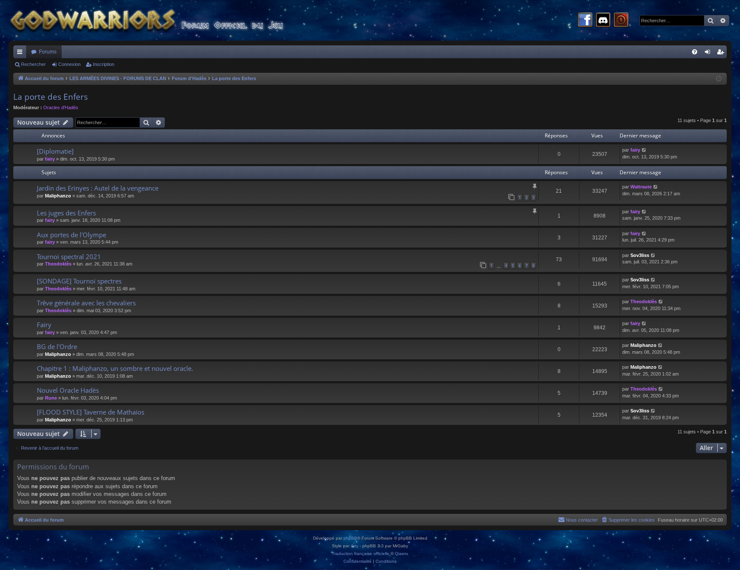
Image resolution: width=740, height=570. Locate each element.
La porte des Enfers (50, 96)
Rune (51, 397)
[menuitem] (694, 51)
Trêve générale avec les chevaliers (86, 302)
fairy (50, 158)
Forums (48, 52)
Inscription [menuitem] (722, 53)
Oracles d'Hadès (60, 107)
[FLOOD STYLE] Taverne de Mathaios (90, 412)
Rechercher (33, 64)
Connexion (69, 64)
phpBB (350, 538)
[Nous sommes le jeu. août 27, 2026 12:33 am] (719, 79)
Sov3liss (639, 255)
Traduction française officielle (360, 553)
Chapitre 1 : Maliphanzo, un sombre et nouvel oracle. (115, 368)
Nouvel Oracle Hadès (68, 390)
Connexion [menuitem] (709, 53)
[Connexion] (621, 20)
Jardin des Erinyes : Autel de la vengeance (97, 188)
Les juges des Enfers (66, 213)
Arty (354, 545)
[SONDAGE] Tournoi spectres (79, 281)
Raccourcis (21, 53)
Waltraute (641, 186)
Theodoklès (58, 263)
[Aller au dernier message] (644, 150)
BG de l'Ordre (57, 346)
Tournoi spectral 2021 (69, 256)
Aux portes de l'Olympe (71, 234)
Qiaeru (401, 553)
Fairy (44, 324)
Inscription (103, 64)
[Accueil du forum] (163, 20)
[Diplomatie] (55, 151)
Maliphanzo (58, 195)
